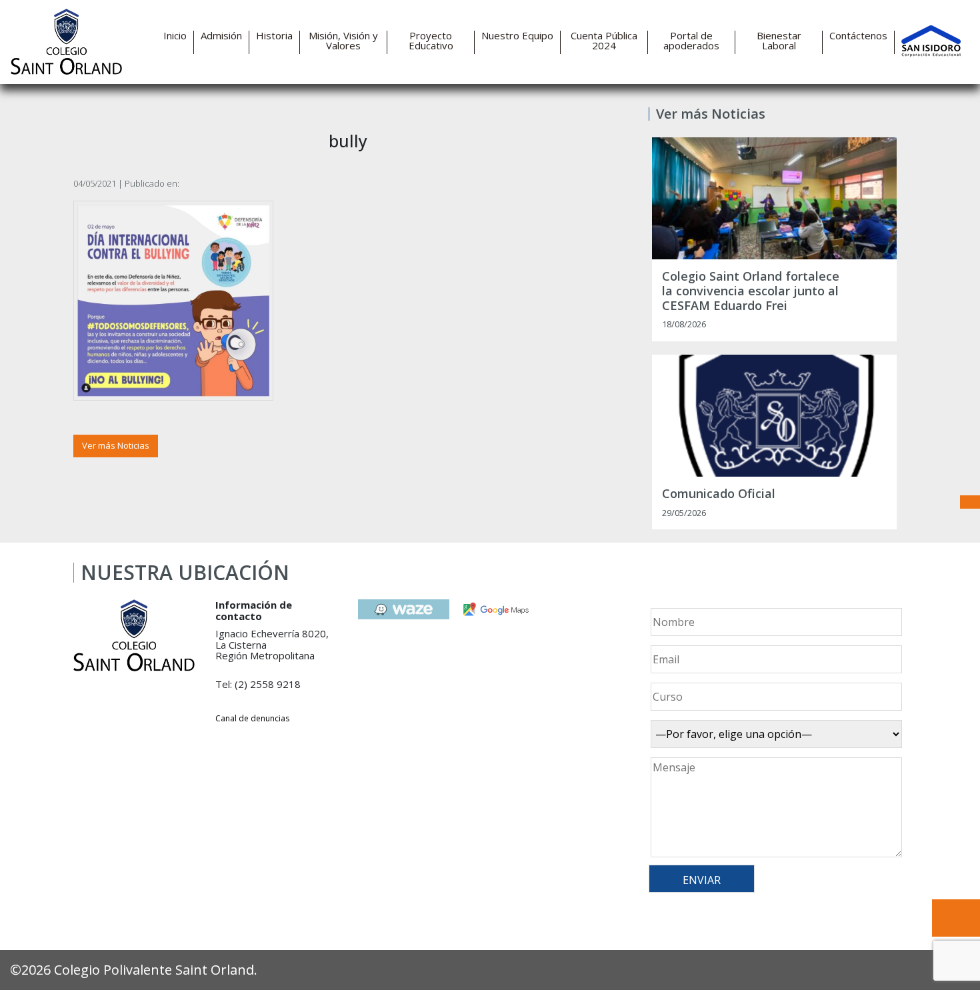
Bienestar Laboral (779, 41)
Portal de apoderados (691, 41)
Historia (274, 36)
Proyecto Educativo (431, 41)
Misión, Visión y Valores (343, 41)
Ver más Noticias (115, 445)
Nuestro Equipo (517, 36)
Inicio (175, 36)
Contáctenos (858, 36)
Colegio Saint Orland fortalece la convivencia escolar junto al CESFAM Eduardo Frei (750, 291)
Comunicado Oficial (718, 494)
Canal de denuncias (252, 718)
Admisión (221, 36)
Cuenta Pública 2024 (604, 41)
